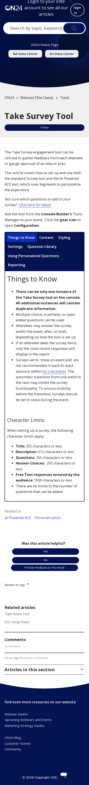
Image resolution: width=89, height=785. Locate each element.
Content (46, 237)
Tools (64, 97)
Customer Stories (18, 743)
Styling (64, 237)
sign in (18, 658)
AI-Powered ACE (18, 517)
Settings (15, 246)
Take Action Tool (17, 614)
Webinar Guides (16, 714)
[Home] (14, 7)
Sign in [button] (77, 10)
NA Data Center (25, 54)
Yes (45, 551)
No (46, 560)
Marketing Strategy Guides (24, 725)
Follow (45, 127)
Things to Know (21, 237)
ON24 (9, 97)
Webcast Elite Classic (37, 97)
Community (13, 749)
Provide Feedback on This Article (45, 567)
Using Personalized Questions (33, 255)
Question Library (42, 246)
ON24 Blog (13, 737)
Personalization (48, 517)
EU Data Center (62, 54)
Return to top (15, 585)
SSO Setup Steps (17, 622)
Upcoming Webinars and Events (28, 720)
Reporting (16, 264)
